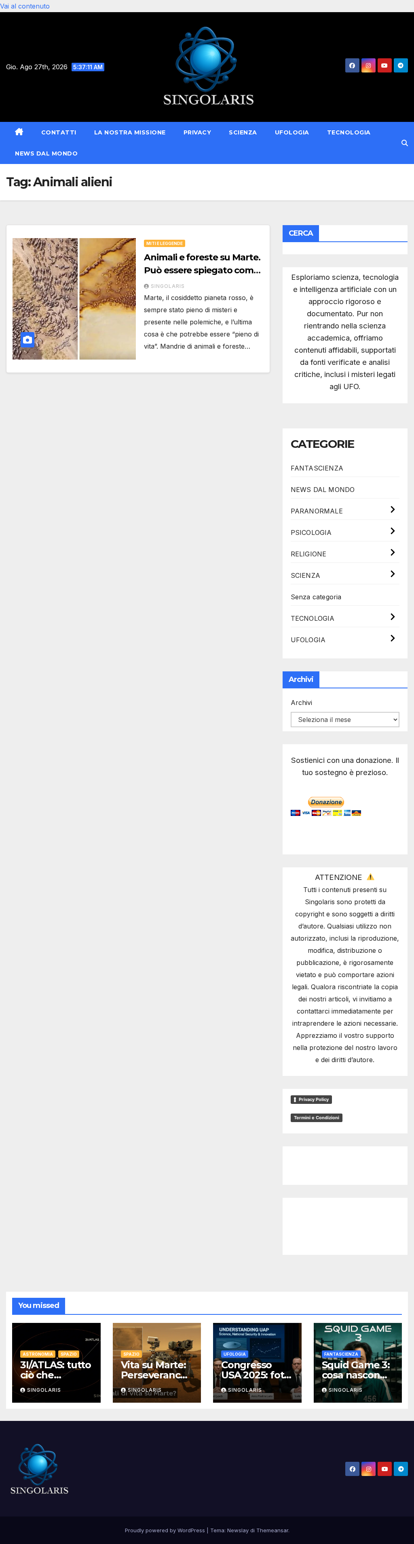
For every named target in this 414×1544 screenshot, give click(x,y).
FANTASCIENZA (317, 468)
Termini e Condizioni (316, 1117)
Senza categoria (316, 597)
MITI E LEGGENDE (164, 243)
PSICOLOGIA (311, 532)
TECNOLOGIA (349, 132)
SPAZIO (69, 1354)
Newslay (238, 1530)
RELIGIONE (309, 554)
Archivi (301, 703)
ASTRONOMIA (38, 1354)
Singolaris (168, 286)
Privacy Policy (314, 1099)
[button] (404, 143)
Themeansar (272, 1530)
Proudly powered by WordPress (166, 1530)
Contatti (58, 132)
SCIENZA (243, 132)
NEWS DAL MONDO (46, 153)
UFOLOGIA (292, 132)
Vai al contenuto (25, 6)
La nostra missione (130, 132)
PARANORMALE (317, 511)
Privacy (197, 132)
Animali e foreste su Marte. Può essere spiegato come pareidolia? (202, 270)
